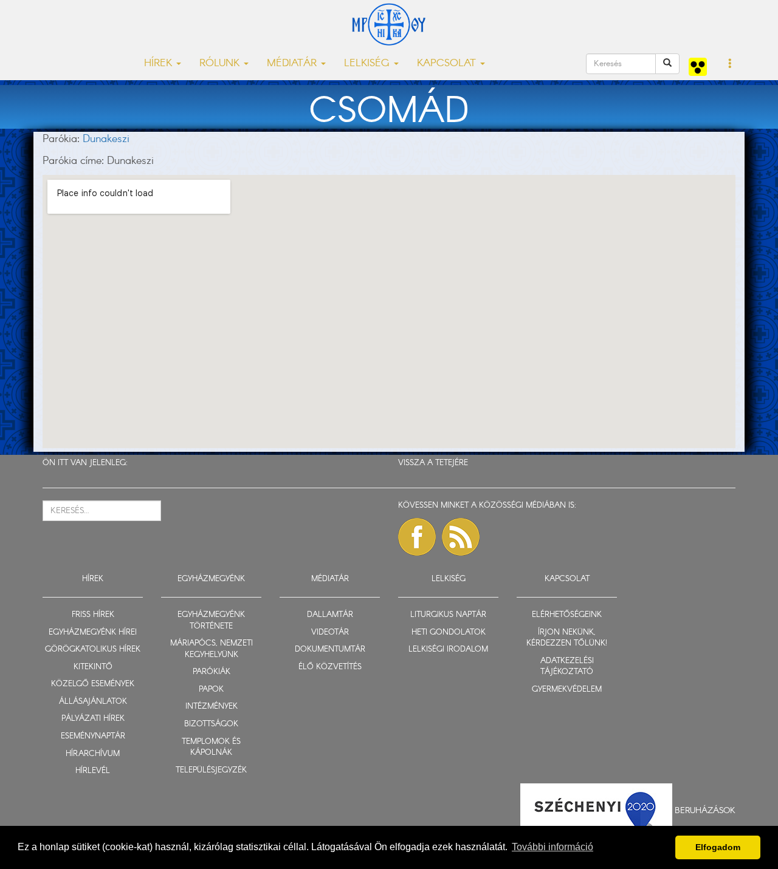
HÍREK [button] (159, 63)
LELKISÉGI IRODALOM (448, 649)
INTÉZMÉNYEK (211, 706)
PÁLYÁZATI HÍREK (93, 718)
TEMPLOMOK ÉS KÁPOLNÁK (211, 747)
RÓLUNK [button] (221, 63)
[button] (730, 64)
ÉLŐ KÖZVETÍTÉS (330, 667)
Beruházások (705, 810)
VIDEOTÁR (330, 632)
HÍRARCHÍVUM (93, 754)
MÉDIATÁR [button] (293, 63)
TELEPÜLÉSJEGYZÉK (211, 770)
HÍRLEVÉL (92, 771)
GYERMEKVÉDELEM (567, 689)
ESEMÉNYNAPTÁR (93, 736)
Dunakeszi (106, 139)
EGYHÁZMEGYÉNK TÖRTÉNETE (211, 620)
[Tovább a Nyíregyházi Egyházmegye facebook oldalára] (417, 537)
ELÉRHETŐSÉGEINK (567, 615)
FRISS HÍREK (93, 615)
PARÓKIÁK (211, 672)
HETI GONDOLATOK (448, 632)
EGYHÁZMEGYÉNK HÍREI (93, 632)
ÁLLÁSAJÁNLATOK (93, 701)
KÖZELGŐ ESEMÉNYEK (92, 684)
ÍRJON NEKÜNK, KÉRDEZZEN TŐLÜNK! (566, 638)
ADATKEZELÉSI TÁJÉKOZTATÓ (567, 666)
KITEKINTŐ (93, 667)
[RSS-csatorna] (461, 537)
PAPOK (211, 689)
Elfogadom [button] (717, 847)
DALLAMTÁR (330, 615)
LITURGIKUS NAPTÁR (448, 615)
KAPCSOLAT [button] (448, 63)
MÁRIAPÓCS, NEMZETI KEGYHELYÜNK (211, 649)
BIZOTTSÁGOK (211, 724)
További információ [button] (552, 847)
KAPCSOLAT (567, 579)
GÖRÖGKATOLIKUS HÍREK (92, 649)
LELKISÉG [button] (368, 63)
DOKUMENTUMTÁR (330, 649)
